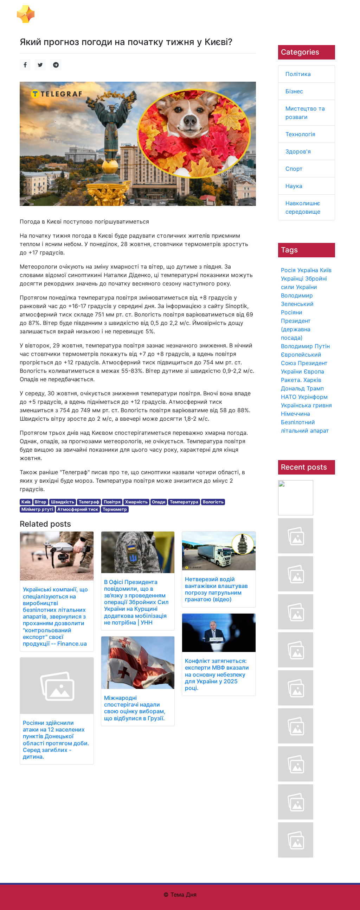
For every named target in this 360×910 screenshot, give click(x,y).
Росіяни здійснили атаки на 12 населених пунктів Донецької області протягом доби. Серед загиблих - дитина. (56, 739)
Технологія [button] (195, 9)
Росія (288, 270)
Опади (158, 501)
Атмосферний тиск (77, 509)
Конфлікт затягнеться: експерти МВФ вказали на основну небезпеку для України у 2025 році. (217, 674)
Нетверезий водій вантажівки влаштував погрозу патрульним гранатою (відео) (216, 589)
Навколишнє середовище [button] (309, 14)
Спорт (294, 168)
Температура (184, 501)
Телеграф (89, 501)
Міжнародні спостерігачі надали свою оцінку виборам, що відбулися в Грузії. (135, 708)
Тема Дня (51, 13)
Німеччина (295, 413)
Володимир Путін (305, 346)
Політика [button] (90, 9)
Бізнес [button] (117, 9)
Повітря (112, 501)
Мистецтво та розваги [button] (151, 14)
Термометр (115, 509)
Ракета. (291, 379)
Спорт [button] (255, 9)
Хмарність (136, 501)
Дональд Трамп (302, 388)
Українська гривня (306, 405)
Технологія (300, 134)
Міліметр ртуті (37, 509)
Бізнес (294, 91)
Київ (326, 270)
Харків (312, 379)
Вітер (40, 501)
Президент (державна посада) (296, 329)
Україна (307, 270)
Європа (314, 371)
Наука (293, 185)
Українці (292, 278)
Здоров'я (298, 151)
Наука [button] (277, 9)
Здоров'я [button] (228, 9)
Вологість (213, 501)
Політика (298, 73)
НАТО (288, 396)
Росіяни (291, 312)
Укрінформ (313, 396)
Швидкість (62, 501)
